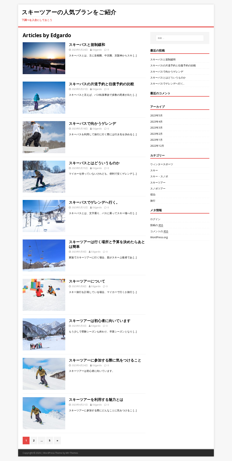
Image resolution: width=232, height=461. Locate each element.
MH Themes (72, 452)
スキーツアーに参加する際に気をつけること (105, 360)
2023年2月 (156, 133)
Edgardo (97, 49)
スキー (154, 170)
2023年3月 (156, 127)
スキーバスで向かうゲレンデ (92, 123)
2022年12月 (157, 145)
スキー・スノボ (159, 176)
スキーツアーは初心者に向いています (99, 320)
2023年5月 (156, 115)
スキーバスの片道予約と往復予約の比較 (101, 83)
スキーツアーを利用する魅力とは (96, 399)
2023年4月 (156, 121)
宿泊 (152, 194)
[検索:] (179, 38)
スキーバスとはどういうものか (94, 162)
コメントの (159, 231)
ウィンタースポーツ (161, 164)
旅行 (152, 200)
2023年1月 (156, 139)
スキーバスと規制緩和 (87, 44)
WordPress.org (159, 237)
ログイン (155, 219)
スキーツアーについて (87, 281)
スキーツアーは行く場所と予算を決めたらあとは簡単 (107, 244)
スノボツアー (157, 188)
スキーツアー (157, 182)
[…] (135, 55)
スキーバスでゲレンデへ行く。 (94, 202)
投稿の (156, 225)
